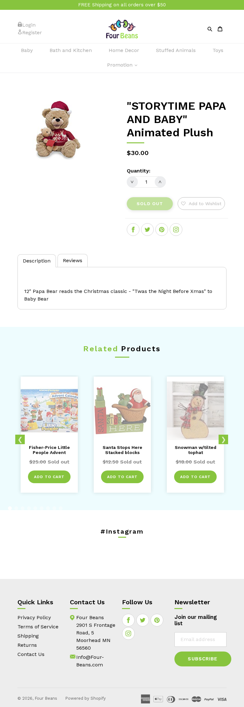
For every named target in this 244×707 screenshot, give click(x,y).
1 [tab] (10, 508)
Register (32, 32)
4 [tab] (29, 508)
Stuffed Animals (176, 50)
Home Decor (124, 50)
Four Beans (46, 698)
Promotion (125, 65)
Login (29, 25)
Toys (218, 50)
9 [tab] (61, 508)
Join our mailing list (195, 620)
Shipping (28, 636)
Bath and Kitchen (71, 50)
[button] (201, 203)
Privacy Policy (34, 617)
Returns (27, 645)
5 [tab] (35, 508)
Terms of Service (37, 627)
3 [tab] (22, 508)
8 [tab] (54, 508)
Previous (20, 439)
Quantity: (138, 171)
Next (223, 439)
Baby (27, 50)
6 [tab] (42, 508)
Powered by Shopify (85, 698)
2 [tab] (16, 508)
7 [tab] (48, 508)
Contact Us (30, 654)
